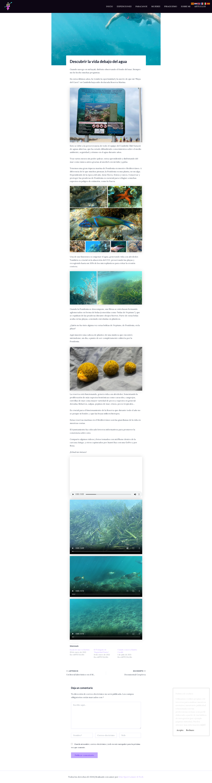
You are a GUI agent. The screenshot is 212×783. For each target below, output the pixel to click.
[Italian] (205, 3)
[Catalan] (192, 3)
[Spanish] (208, 3)
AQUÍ (202, 724)
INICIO (109, 6)
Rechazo (190, 730)
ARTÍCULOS (200, 6)
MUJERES (155, 6)
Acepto (180, 730)
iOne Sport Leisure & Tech (131, 777)
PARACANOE (141, 6)
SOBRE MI (185, 6)
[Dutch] (195, 3)
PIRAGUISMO (170, 6)
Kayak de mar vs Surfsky (80, 650)
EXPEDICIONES (124, 6)
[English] (199, 3)
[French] (202, 3)
